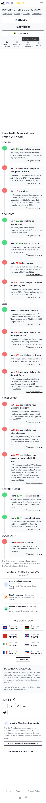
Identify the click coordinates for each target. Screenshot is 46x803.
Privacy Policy (34, 791)
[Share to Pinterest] (18, 706)
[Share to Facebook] (5, 706)
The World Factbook (10, 566)
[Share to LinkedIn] (24, 706)
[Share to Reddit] (5, 712)
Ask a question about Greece (23, 743)
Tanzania (7, 672)
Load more (23, 659)
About (8, 791)
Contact (19, 791)
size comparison (19, 689)
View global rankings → (34, 161)
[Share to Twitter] (11, 706)
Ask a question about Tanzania (23, 752)
